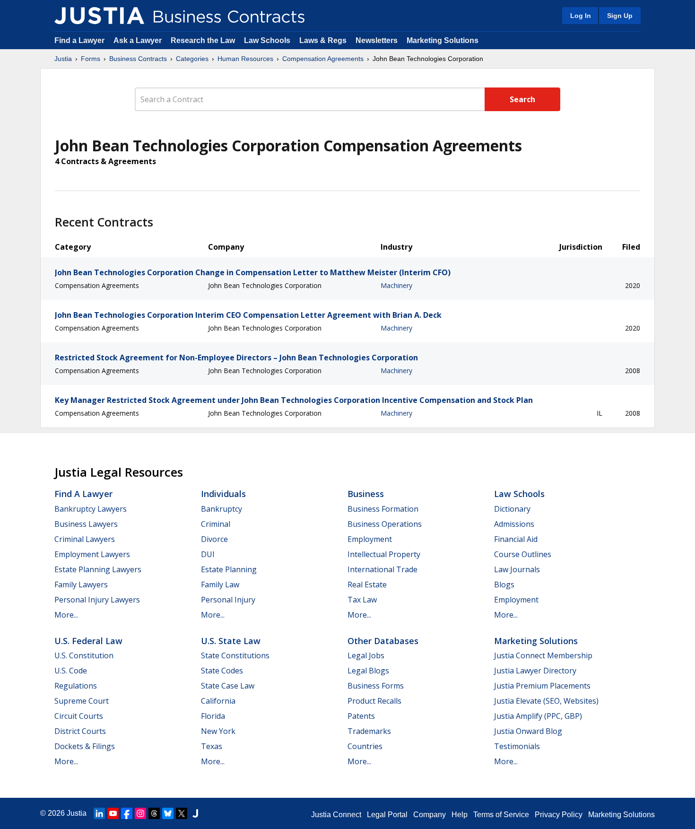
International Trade (382, 569)
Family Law (220, 584)
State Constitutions (235, 655)
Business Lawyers (86, 524)
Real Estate (367, 584)
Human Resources (245, 58)
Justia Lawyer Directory (535, 670)
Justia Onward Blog (528, 731)
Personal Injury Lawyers (97, 599)
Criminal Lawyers (84, 539)
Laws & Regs (323, 40)
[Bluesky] (168, 813)
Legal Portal (387, 815)
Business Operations (385, 524)
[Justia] (99, 15)
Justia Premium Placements (542, 686)
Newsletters (377, 40)
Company (429, 815)
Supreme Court (81, 701)
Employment (370, 539)
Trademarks (369, 731)
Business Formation (383, 509)
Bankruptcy (221, 509)
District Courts (80, 731)
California (218, 701)
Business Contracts (138, 58)
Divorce (214, 539)
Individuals (223, 493)
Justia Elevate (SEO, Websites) (546, 701)
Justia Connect (336, 815)
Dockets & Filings (84, 746)
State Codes (222, 670)
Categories (192, 58)
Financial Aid (516, 539)
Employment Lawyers (92, 554)
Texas (211, 746)
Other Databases (383, 640)
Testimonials (517, 746)
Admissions (514, 524)
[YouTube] (113, 813)
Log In (580, 15)
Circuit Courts (78, 716)
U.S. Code (70, 670)
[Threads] (154, 813)
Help (460, 815)
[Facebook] (126, 813)
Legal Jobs (366, 655)
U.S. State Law (231, 640)
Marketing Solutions (442, 40)
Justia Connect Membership (543, 655)
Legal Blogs (368, 670)
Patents (361, 716)
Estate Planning (229, 569)
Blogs (504, 584)
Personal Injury (228, 599)
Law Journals (517, 569)
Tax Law (362, 599)
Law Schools (267, 40)
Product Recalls (374, 701)
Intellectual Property (384, 554)
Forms (90, 58)
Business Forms (376, 686)
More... (66, 615)
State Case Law (227, 686)
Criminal (215, 524)
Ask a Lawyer (138, 40)
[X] (181, 813)
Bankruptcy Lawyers (90, 509)
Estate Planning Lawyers (97, 569)
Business (366, 493)
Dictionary (512, 509)
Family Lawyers (81, 584)
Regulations (75, 686)
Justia (63, 58)
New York (218, 731)
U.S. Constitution (83, 655)
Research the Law (203, 40)
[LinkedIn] (99, 813)
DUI (208, 554)
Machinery (396, 285)
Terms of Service (501, 815)
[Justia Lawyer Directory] (195, 813)
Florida (213, 716)
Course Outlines (522, 554)
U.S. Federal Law (88, 640)
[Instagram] (140, 813)
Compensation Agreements (323, 58)
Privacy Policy (558, 815)
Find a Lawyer (79, 40)
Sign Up (620, 15)
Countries (365, 746)
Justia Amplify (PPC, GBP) (538, 716)
